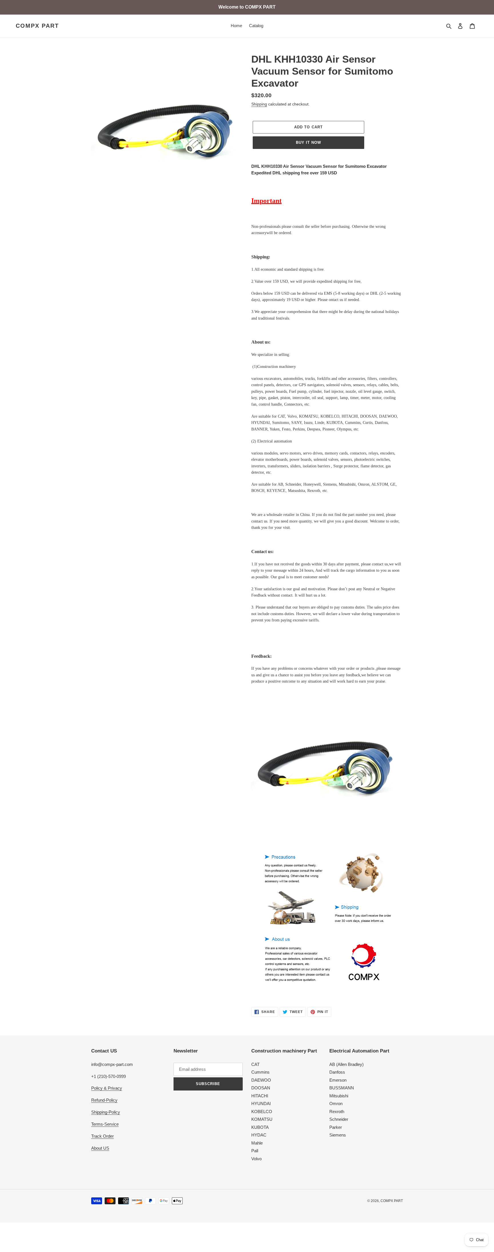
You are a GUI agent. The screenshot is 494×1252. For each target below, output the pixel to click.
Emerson (337, 1080)
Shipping (259, 104)
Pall (254, 1150)
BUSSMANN (341, 1087)
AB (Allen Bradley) (346, 1064)
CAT (255, 1064)
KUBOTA (260, 1127)
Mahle (257, 1143)
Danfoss (337, 1072)
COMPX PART (37, 26)
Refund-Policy (104, 1100)
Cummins (260, 1072)
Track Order (102, 1136)
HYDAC (258, 1135)
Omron (335, 1103)
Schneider (338, 1119)
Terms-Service (105, 1124)
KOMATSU (261, 1119)
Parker (335, 1127)
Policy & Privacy (106, 1088)
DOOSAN (260, 1087)
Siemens (337, 1135)
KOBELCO (261, 1111)
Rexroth (336, 1111)
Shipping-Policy (105, 1112)
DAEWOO (261, 1080)
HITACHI (259, 1095)
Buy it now (308, 142)
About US (100, 1148)
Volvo (256, 1158)
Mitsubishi (338, 1095)
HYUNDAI (261, 1103)
